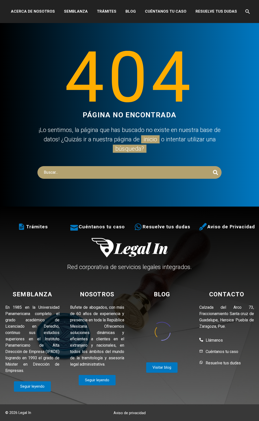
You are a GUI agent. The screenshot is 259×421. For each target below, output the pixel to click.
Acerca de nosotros (33, 11)
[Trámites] (21, 226)
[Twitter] (246, 413)
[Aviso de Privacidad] (202, 226)
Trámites (106, 11)
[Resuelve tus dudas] (138, 226)
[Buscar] (247, 11)
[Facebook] (239, 413)
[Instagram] (252, 413)
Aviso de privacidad (130, 413)
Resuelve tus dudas (216, 11)
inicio (150, 139)
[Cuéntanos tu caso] (74, 226)
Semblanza (76, 11)
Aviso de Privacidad (231, 227)
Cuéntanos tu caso (165, 11)
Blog (130, 11)
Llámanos (214, 340)
